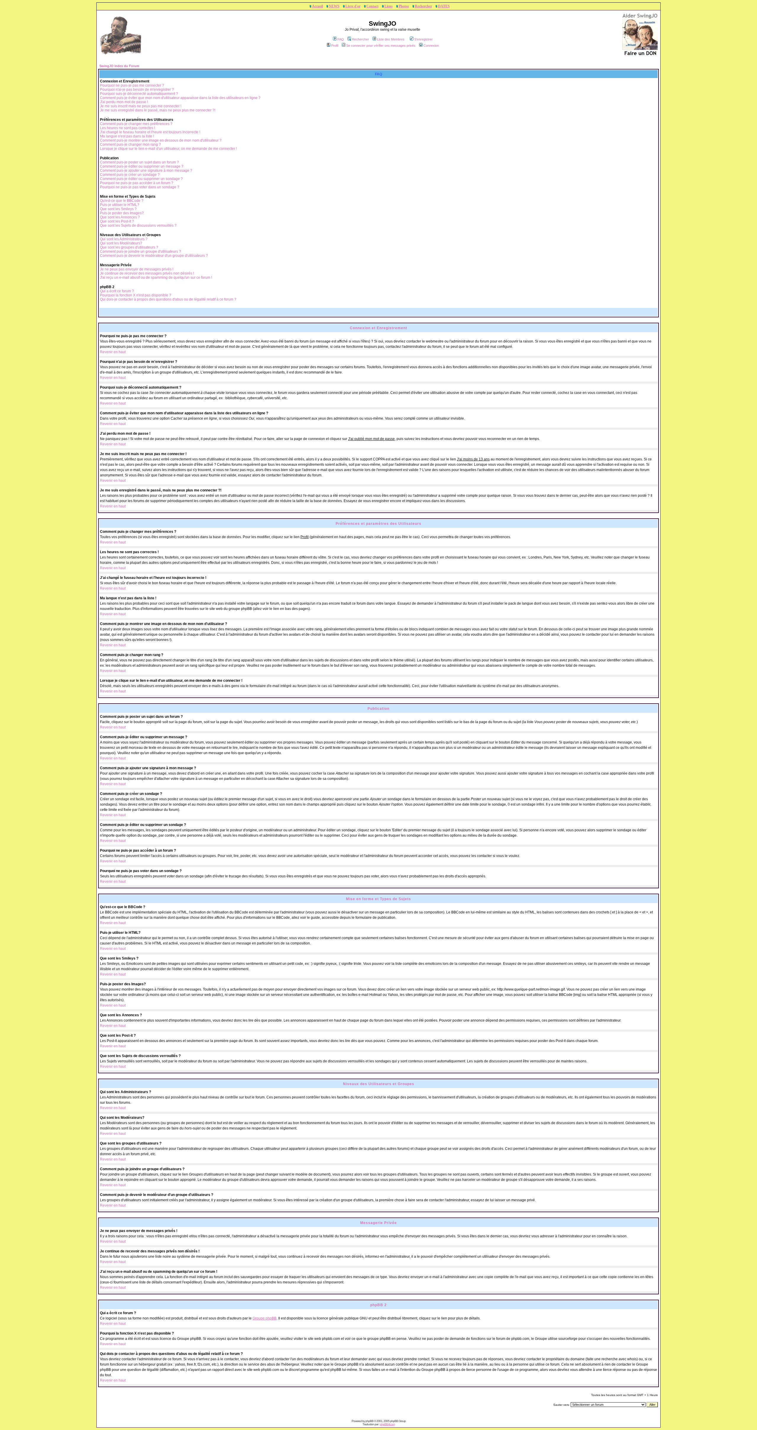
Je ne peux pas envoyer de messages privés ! (136, 269)
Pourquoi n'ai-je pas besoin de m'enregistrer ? (137, 89)
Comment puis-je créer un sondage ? (130, 175)
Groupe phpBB (264, 1318)
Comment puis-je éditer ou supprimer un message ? (141, 166)
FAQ (340, 39)
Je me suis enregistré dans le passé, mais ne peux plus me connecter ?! (157, 110)
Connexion (431, 45)
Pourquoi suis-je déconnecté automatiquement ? (139, 94)
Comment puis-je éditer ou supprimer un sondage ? (141, 179)
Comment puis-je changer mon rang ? (130, 144)
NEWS (334, 6)
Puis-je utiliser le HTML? (119, 205)
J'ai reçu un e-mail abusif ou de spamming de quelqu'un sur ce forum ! (156, 277)
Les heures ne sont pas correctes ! (127, 128)
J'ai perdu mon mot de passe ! (124, 102)
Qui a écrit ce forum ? (117, 291)
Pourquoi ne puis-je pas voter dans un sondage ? (139, 187)
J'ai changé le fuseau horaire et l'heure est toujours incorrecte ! (150, 132)
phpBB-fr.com (387, 1424)
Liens (388, 6)
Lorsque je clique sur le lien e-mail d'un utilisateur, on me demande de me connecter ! (168, 149)
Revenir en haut (113, 352)
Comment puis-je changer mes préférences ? (136, 124)
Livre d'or (352, 6)
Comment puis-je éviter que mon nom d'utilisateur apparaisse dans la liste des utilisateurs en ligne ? (180, 98)
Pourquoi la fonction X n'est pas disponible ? (135, 295)
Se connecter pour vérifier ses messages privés (380, 45)
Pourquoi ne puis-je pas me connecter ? (132, 85)
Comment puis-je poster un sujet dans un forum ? (139, 162)
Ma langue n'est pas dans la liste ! (127, 136)
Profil (334, 45)
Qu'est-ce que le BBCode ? (121, 201)
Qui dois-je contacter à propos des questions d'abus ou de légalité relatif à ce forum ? (168, 299)
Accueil (317, 6)
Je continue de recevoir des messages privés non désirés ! (147, 273)
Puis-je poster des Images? (122, 213)
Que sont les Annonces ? (120, 217)
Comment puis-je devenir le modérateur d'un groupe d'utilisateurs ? (154, 256)
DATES (444, 6)
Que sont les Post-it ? (117, 221)
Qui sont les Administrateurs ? (124, 239)
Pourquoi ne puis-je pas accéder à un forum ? (136, 183)
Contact (372, 6)
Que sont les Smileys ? (118, 209)
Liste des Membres (391, 39)
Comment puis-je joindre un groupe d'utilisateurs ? (140, 251)
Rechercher (423, 6)
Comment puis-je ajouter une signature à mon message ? (146, 170)
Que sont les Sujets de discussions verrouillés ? (138, 225)
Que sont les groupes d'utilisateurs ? (129, 247)
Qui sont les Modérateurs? (121, 243)
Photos (404, 6)
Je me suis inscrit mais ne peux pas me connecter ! (140, 106)
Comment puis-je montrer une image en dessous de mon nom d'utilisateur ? (160, 140)
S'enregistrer (423, 39)
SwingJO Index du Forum (119, 66)
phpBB (369, 1421)
